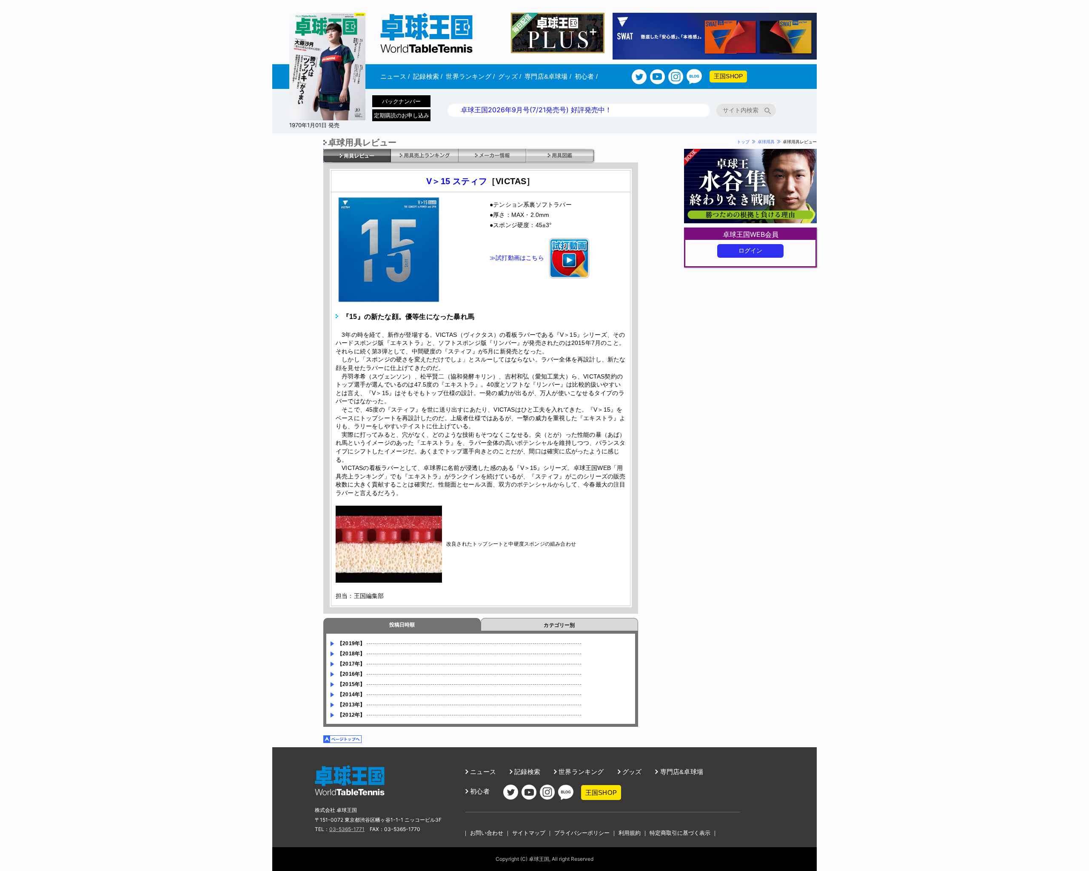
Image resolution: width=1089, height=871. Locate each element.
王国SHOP (728, 76)
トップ (743, 141)
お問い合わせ (486, 832)
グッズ (509, 76)
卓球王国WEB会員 (750, 234)
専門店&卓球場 (548, 76)
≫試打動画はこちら (517, 257)
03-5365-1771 (347, 829)
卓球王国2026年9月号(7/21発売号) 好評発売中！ (536, 109)
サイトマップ (528, 832)
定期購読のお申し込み (401, 115)
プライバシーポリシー (582, 832)
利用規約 (630, 832)
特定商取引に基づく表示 (680, 832)
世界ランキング (470, 76)
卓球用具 (766, 141)
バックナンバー (401, 101)
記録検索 (427, 76)
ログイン (750, 250)
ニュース (395, 76)
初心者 (586, 76)
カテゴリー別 (559, 625)
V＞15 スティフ (456, 181)
